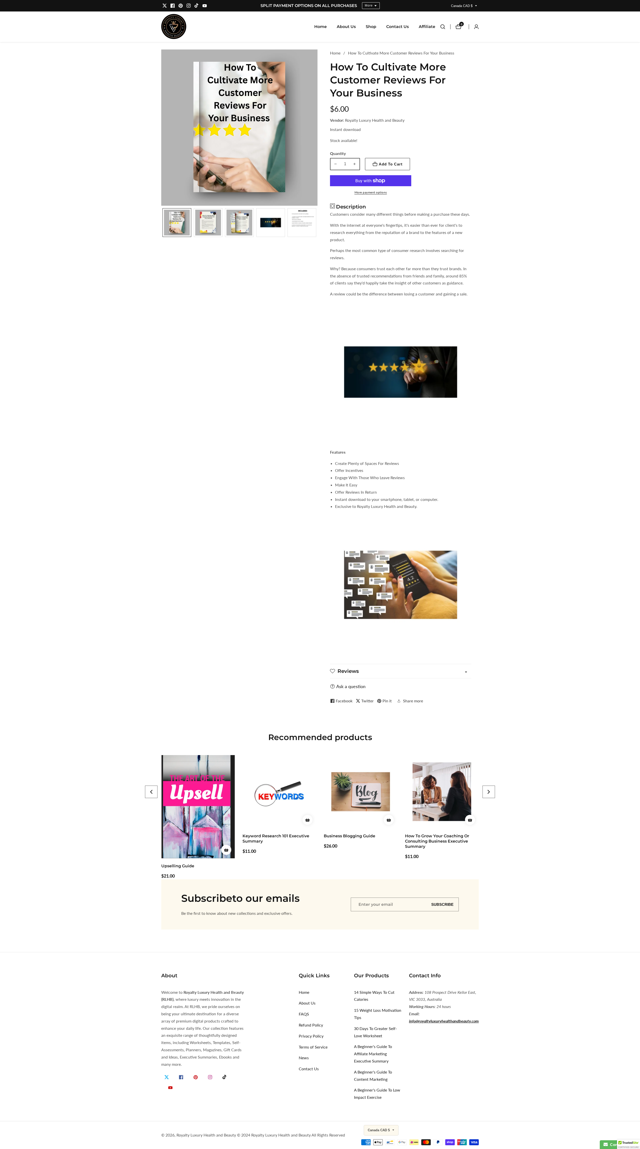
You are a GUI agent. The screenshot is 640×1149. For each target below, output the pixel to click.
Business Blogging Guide (268, 836)
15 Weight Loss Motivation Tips (377, 1014)
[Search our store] (445, 26)
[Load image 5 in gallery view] (302, 222)
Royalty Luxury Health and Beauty (206, 1135)
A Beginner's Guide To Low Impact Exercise (377, 1094)
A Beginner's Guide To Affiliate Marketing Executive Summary (373, 1053)
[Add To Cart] (226, 820)
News (304, 1057)
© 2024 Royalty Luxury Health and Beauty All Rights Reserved (291, 1135)
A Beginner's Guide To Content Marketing (373, 1076)
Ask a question (351, 686)
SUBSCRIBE (442, 904)
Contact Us (397, 26)
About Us (346, 26)
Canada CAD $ (462, 6)
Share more (413, 700)
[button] (151, 792)
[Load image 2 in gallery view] (208, 222)
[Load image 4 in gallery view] (270, 222)
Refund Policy (311, 1025)
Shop (371, 26)
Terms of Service (313, 1047)
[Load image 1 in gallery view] (176, 222)
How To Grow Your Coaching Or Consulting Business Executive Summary (356, 841)
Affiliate (427, 26)
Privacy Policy (311, 1036)
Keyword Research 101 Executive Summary (194, 839)
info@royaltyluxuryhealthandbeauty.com (444, 1021)
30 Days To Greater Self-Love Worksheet (375, 1032)
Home (320, 26)
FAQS (304, 1014)
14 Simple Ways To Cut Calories (374, 996)
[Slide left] (163, 222)
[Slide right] (315, 222)
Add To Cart (390, 164)
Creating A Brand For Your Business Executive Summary (441, 839)
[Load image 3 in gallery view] (239, 222)
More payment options (370, 192)
